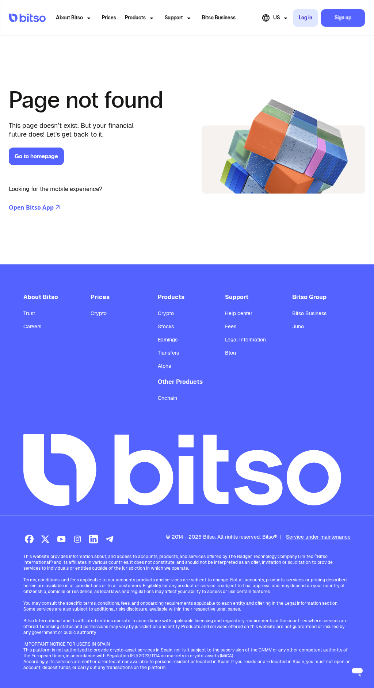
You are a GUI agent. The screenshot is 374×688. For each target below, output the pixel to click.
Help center (238, 313)
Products (135, 18)
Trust (29, 313)
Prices (109, 18)
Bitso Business (219, 18)
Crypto (99, 313)
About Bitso (69, 18)
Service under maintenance (318, 537)
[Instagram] (77, 539)
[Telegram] (109, 539)
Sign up (343, 18)
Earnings (168, 339)
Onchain (167, 398)
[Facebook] (29, 539)
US (276, 18)
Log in (305, 18)
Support (174, 18)
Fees (230, 326)
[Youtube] (61, 539)
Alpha (164, 366)
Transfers (168, 352)
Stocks (166, 326)
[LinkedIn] (93, 539)
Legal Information (245, 339)
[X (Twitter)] (45, 539)
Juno (298, 326)
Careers (32, 326)
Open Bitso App (31, 207)
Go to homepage (36, 156)
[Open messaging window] (357, 671)
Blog (230, 352)
